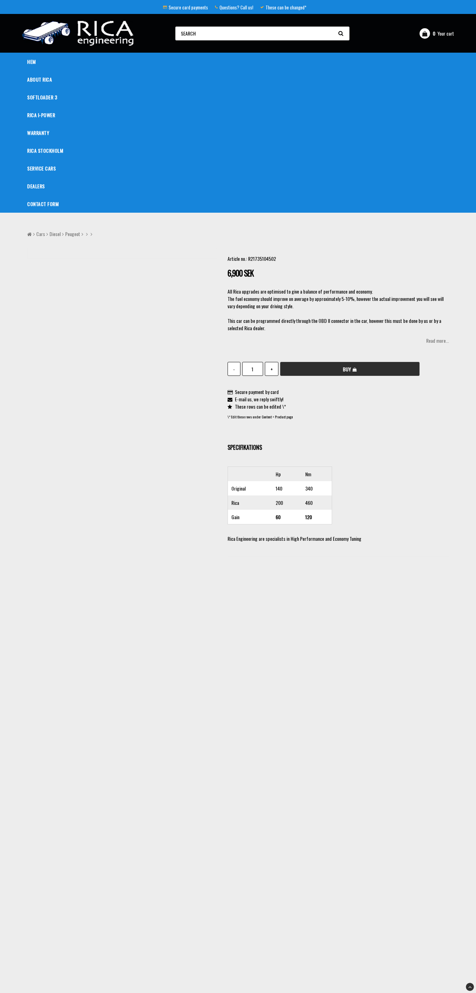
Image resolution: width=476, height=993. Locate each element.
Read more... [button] (437, 340)
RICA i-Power (41, 115)
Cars (40, 233)
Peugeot (72, 233)
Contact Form (43, 203)
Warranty (38, 132)
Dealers (36, 186)
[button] (437, 33)
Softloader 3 (42, 97)
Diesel (55, 233)
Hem (31, 61)
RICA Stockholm (45, 150)
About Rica (39, 79)
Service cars (41, 168)
